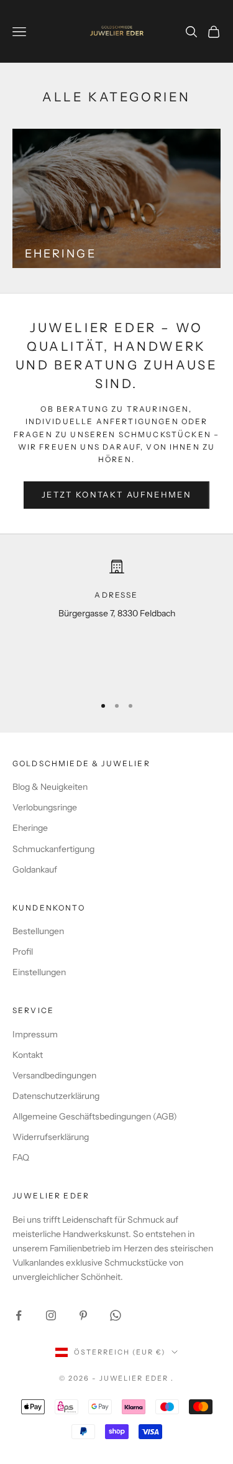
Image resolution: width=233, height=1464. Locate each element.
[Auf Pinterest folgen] (83, 1315)
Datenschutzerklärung (55, 1095)
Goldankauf (34, 869)
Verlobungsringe (44, 807)
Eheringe (30, 827)
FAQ (20, 1157)
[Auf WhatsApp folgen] (115, 1315)
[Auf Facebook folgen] (18, 1315)
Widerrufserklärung (50, 1136)
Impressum (35, 1034)
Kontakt (27, 1054)
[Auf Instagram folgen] (51, 1315)
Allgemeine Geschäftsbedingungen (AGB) (94, 1116)
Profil (22, 951)
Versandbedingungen (54, 1075)
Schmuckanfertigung (53, 849)
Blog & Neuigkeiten (50, 786)
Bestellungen (38, 931)
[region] (116, 621)
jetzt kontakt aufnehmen (116, 494)
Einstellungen (39, 972)
